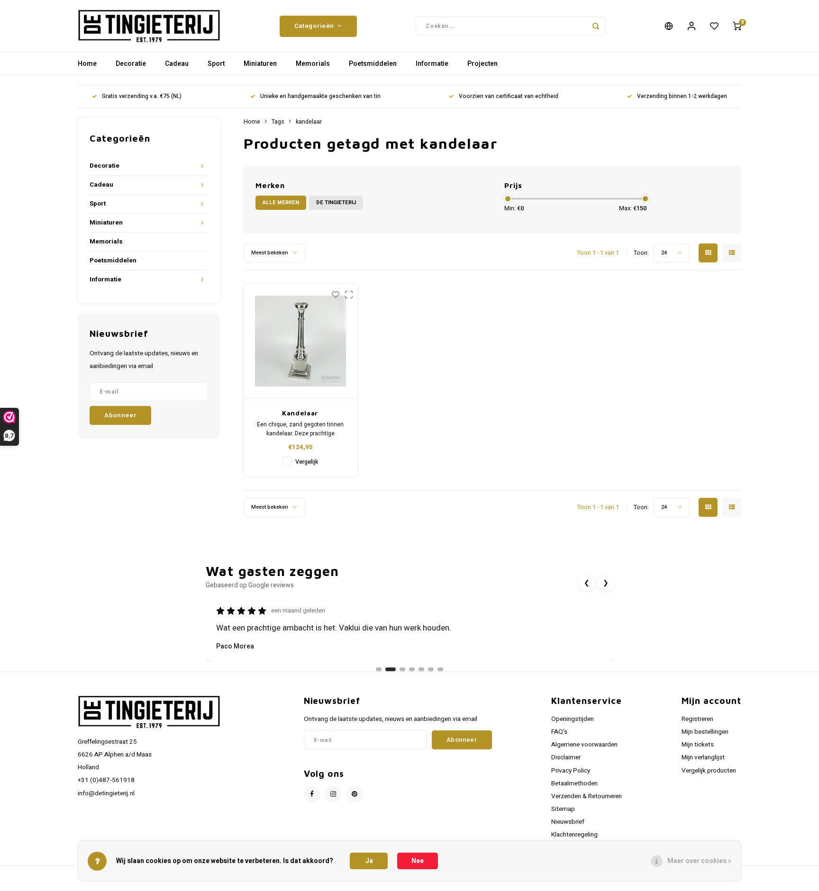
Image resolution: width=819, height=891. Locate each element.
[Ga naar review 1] (379, 669)
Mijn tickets (698, 744)
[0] (737, 26)
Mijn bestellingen (705, 732)
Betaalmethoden (574, 783)
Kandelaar (300, 413)
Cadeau (177, 64)
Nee (417, 861)
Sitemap (563, 809)
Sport (216, 64)
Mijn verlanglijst (703, 757)
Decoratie (131, 64)
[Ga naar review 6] (431, 669)
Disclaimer (566, 757)
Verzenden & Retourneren (586, 796)
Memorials (313, 64)
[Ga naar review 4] (412, 669)
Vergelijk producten (709, 770)
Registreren (697, 719)
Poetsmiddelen (373, 64)
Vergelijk (306, 462)
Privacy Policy (570, 770)
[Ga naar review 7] (440, 669)
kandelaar (309, 121)
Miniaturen (260, 64)
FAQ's (559, 732)
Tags (278, 121)
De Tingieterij (336, 202)
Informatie (432, 64)
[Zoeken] (595, 26)
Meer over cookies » (699, 861)
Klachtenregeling (574, 834)
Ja (369, 861)
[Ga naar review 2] (390, 669)
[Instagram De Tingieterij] (333, 794)
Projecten (482, 64)
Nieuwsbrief (567, 822)
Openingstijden (572, 719)
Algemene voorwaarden (584, 744)
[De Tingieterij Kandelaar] (300, 341)
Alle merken (281, 202)
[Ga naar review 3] (402, 669)
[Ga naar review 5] (421, 669)
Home (87, 64)
